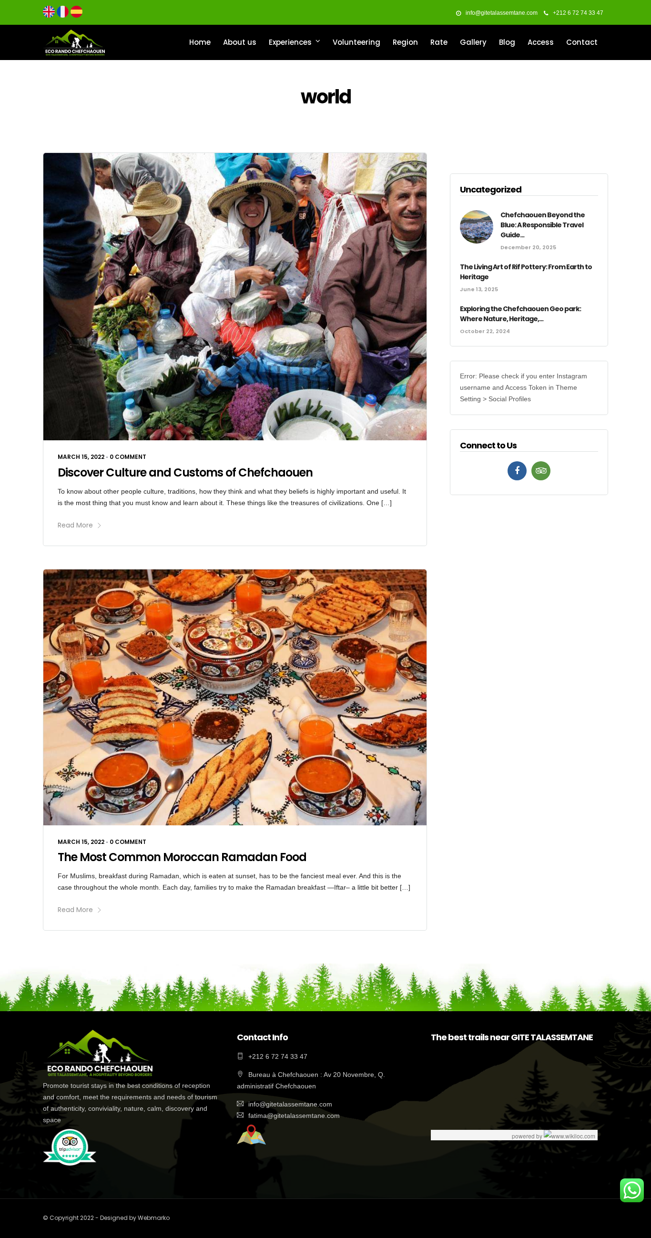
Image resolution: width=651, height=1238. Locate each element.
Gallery (473, 42)
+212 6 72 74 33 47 (578, 13)
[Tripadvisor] (540, 470)
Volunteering (356, 42)
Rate (439, 42)
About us (239, 42)
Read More (75, 525)
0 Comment (128, 457)
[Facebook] (517, 470)
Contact (582, 42)
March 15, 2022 (81, 457)
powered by (528, 1136)
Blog (507, 42)
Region (405, 42)
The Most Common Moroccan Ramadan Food (182, 857)
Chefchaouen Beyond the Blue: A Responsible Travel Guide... (542, 225)
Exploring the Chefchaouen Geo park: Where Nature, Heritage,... (520, 314)
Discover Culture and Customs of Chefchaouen (185, 472)
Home (200, 42)
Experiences (290, 42)
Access (541, 42)
